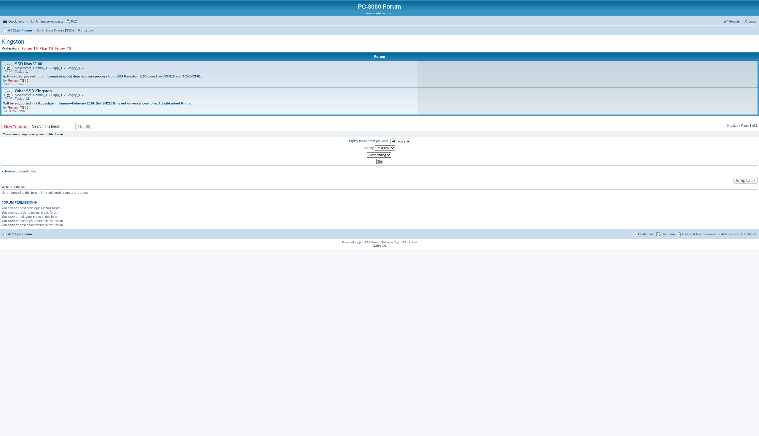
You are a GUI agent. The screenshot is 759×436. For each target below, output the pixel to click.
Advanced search (88, 126)
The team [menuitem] (668, 234)
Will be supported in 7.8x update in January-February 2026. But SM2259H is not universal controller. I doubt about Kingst (97, 103)
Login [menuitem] (752, 21)
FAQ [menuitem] (74, 21)
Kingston (85, 30)
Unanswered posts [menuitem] (49, 21)
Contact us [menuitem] (646, 234)
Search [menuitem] (753, 30)
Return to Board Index (21, 171)
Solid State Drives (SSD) (55, 30)
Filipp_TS (46, 48)
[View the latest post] (26, 80)
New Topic (13, 126)
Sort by (369, 148)
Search (79, 126)
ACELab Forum (20, 30)
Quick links (16, 21)
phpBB (364, 242)
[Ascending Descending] (379, 155)
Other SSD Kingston (33, 91)
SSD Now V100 (28, 64)
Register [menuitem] (735, 21)
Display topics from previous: (368, 141)
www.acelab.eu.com (379, 13)
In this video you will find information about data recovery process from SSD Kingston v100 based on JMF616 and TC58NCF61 (102, 76)
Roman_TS (29, 48)
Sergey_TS (63, 48)
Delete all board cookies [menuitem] (699, 234)
